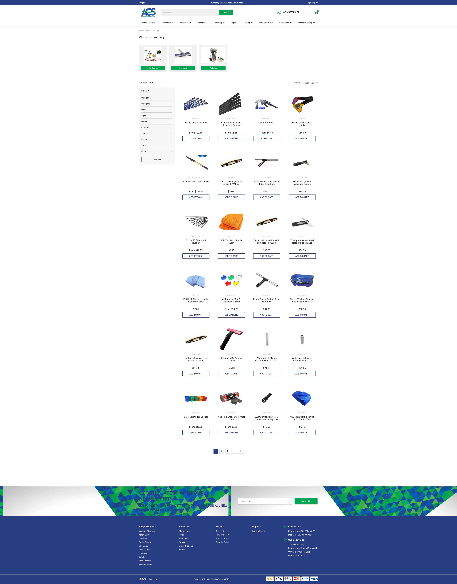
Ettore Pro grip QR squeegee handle (302, 182)
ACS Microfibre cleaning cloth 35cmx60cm (302, 418)
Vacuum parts (265, 23)
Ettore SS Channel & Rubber (196, 241)
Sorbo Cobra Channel (196, 122)
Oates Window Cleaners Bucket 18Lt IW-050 (302, 300)
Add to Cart (302, 138)
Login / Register (312, 3)
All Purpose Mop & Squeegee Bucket (231, 300)
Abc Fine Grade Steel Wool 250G (231, 418)
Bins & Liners (147, 23)
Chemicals (166, 23)
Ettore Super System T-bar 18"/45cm (266, 300)
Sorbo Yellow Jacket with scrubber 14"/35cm (267, 241)
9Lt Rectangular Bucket (196, 417)
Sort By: (296, 83)
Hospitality (184, 23)
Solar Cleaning (152, 68)
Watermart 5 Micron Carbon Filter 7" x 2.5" (302, 359)
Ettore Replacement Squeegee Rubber (231, 123)
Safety (247, 23)
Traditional (183, 68)
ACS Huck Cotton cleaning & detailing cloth (196, 300)
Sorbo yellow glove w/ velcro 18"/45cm (231, 182)
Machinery (218, 23)
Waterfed (213, 68)
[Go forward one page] (240, 451)
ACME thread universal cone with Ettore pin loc (267, 418)
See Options (196, 138)
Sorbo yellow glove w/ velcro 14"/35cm (196, 359)
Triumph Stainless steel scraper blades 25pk (302, 241)
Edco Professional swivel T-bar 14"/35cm (266, 182)
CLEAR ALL (157, 160)
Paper (233, 23)
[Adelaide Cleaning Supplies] (148, 12)
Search (226, 12)
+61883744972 (291, 12)
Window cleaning (305, 23)
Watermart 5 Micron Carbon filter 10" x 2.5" (266, 359)
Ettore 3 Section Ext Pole (196, 181)
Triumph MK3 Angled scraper (231, 359)
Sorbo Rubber (267, 122)
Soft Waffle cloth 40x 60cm (231, 241)
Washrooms (284, 23)
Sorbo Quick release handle (302, 123)
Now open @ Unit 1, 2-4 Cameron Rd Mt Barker (227, 3)
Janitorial (201, 23)
